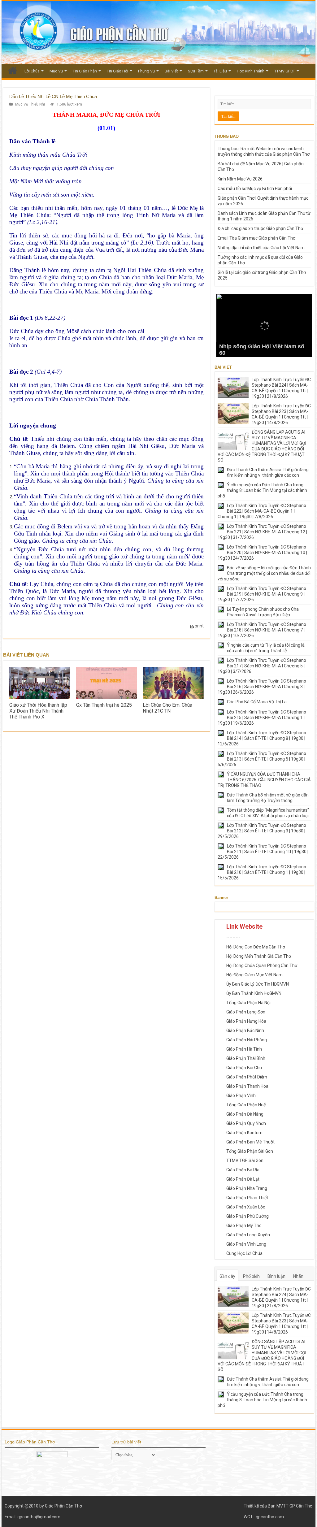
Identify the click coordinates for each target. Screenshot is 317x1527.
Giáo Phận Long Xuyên (248, 1234)
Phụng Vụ (146, 71)
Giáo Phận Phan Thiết (247, 1197)
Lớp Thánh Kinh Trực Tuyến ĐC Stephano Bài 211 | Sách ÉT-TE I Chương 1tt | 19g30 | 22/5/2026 (263, 852)
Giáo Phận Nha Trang (246, 1188)
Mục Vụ (56, 71)
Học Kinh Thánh (250, 71)
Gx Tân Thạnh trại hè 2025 (104, 705)
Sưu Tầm (196, 71)
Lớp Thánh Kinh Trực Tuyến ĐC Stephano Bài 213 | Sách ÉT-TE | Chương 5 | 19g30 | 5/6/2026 (262, 759)
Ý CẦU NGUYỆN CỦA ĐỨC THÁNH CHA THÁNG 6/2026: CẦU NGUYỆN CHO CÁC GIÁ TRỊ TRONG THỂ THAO (264, 780)
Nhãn (298, 1276)
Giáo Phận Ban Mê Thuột (250, 1141)
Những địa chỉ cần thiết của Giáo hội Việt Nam (261, 247)
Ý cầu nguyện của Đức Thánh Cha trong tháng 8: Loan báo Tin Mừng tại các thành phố (262, 490)
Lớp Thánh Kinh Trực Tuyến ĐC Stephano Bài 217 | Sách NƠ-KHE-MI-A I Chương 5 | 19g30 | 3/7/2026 (262, 666)
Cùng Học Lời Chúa (244, 1253)
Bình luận (276, 1276)
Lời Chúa (32, 71)
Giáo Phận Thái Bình (245, 1058)
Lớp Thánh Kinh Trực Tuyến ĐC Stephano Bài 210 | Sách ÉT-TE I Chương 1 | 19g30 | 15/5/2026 (262, 872)
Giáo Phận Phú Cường (247, 1216)
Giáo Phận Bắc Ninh (245, 1030)
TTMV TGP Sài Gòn (244, 1160)
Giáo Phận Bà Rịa (242, 1169)
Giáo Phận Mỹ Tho (244, 1225)
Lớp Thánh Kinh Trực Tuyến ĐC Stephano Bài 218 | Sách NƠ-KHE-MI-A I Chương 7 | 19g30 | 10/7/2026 (262, 630)
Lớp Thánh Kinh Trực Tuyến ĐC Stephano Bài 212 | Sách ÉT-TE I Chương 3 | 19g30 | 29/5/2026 (262, 831)
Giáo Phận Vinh (241, 1095)
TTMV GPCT (284, 71)
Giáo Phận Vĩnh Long (246, 1244)
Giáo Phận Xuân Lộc (245, 1206)
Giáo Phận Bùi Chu (244, 1067)
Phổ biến (251, 1276)
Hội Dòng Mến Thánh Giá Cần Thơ (258, 956)
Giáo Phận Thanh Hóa (247, 1086)
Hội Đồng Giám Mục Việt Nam (254, 974)
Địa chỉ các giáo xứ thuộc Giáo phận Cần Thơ (260, 228)
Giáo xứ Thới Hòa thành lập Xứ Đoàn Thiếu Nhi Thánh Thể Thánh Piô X (38, 711)
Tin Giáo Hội (117, 71)
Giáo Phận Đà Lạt (242, 1179)
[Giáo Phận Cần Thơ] (158, 32)
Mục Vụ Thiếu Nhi (30, 104)
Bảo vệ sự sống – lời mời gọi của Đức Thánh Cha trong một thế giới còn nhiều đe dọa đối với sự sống (264, 573)
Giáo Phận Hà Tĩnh (244, 1049)
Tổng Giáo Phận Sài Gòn (249, 1151)
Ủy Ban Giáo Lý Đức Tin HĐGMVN (257, 984)
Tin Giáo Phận (85, 71)
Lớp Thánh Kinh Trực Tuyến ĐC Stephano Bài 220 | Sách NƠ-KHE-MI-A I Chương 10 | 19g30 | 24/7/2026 (262, 552)
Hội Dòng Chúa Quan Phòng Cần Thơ (261, 965)
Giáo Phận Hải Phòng (246, 1039)
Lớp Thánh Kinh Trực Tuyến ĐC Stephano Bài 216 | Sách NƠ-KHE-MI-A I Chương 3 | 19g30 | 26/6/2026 (262, 687)
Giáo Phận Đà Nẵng (244, 1114)
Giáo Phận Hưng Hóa (246, 1021)
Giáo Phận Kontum (244, 1132)
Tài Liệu (220, 71)
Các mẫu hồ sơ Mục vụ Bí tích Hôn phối (255, 188)
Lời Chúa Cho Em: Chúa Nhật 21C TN (167, 708)
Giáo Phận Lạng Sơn (245, 1011)
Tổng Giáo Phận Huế (246, 1104)
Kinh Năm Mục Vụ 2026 (240, 178)
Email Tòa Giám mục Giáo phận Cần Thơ (256, 238)
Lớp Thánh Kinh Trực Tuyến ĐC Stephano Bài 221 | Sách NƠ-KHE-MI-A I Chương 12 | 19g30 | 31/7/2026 (262, 532)
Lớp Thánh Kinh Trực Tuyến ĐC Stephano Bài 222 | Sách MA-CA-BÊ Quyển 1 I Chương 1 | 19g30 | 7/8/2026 (262, 511)
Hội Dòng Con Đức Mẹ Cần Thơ (255, 946)
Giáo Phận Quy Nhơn (246, 1123)
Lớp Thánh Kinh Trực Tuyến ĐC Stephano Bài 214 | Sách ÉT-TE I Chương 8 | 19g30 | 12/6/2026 (262, 738)
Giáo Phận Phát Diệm (246, 1076)
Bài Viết (171, 71)
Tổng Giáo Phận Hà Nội (248, 1002)
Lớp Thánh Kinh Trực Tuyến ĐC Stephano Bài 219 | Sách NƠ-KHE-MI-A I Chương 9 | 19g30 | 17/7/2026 (262, 594)
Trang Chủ (13, 70)
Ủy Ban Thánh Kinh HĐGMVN (253, 993)
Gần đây (227, 1276)
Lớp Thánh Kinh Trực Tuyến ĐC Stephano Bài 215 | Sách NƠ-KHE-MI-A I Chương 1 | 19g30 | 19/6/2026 (262, 717)
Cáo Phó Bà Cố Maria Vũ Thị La (257, 701)
